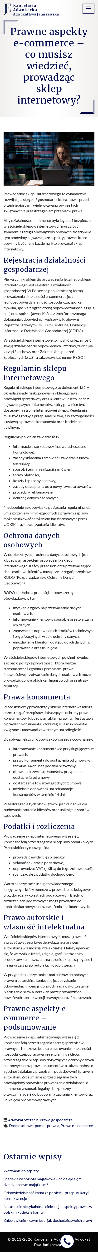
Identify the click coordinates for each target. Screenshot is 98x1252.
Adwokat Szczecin (23, 1119)
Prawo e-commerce (77, 1125)
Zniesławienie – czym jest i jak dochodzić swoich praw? (48, 1220)
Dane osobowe (21, 1125)
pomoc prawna (47, 1125)
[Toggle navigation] (88, 9)
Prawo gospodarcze (56, 1119)
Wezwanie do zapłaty (21, 1170)
